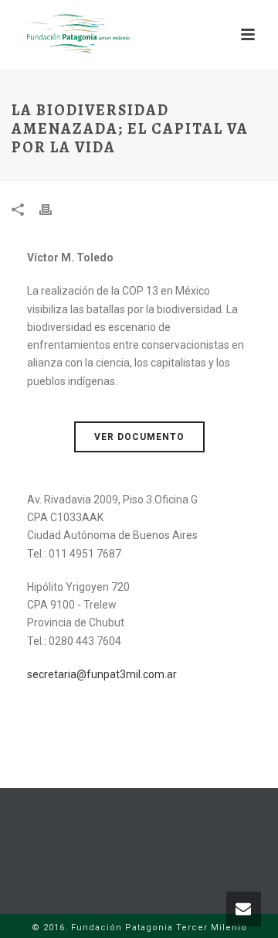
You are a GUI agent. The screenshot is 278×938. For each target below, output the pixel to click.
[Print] (53, 209)
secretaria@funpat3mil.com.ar (102, 674)
